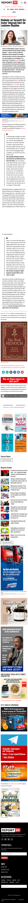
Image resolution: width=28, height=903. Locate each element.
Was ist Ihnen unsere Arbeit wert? (14, 380)
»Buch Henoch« (7, 313)
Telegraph (22, 367)
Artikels (17, 60)
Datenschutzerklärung (9, 899)
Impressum (21, 899)
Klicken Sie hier (4, 362)
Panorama (21, 9)
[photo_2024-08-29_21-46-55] (14, 624)
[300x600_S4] (12, 590)
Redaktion (7, 6)
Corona (12, 9)
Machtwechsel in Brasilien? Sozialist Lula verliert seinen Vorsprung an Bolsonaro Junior (18, 488)
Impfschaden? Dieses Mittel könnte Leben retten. (13, 675)
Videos (14, 12)
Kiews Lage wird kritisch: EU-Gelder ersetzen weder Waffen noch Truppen (19, 502)
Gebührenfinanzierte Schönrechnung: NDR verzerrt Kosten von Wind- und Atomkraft (18, 530)
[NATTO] (14, 698)
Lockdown (15, 367)
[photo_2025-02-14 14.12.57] (12, 671)
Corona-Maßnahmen (7, 365)
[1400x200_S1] (14, 117)
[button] (4, 9)
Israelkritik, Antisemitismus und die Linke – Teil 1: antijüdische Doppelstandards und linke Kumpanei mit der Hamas (19, 473)
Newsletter (20, 6)
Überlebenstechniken (14, 783)
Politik (16, 9)
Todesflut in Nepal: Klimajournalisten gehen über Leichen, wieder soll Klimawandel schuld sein (19, 481)
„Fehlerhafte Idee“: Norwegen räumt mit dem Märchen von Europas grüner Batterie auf (19, 516)
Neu (8, 9)
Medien (10, 16)
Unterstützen (14, 6)
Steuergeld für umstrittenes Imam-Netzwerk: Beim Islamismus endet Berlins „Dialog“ (19, 509)
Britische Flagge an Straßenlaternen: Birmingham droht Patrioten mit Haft (18, 495)
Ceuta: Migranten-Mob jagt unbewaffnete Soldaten (18, 522)
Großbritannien (6, 367)
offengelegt (16, 84)
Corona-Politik (19, 365)
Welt (15, 16)
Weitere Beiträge (6, 460)
